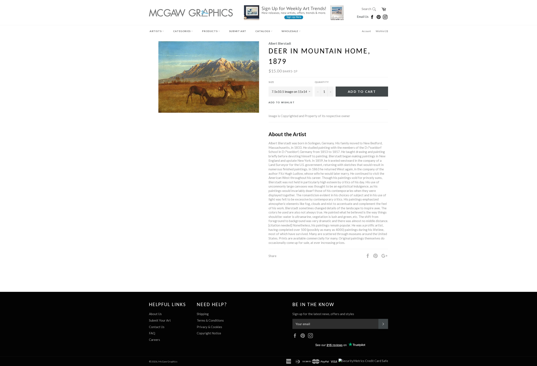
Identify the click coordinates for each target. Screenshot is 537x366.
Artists (156, 31)
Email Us (363, 16)
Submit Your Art (160, 320)
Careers (154, 339)
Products (210, 31)
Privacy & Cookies (209, 327)
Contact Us (156, 327)
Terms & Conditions (210, 320)
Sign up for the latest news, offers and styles (323, 314)
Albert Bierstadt (279, 43)
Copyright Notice (209, 333)
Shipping (203, 314)
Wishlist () (382, 31)
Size (271, 82)
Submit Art (237, 31)
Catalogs (263, 31)
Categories (182, 31)
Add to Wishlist (281, 102)
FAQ (152, 333)
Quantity (322, 82)
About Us (155, 314)
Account (366, 31)
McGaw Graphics (167, 361)
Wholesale (290, 31)
